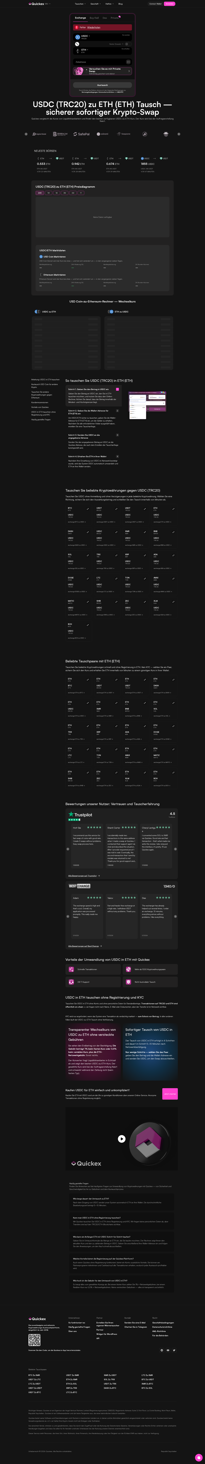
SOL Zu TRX (109, 1379)
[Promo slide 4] (86, 72)
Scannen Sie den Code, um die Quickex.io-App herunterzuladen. (54, 1350)
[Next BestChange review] (175, 916)
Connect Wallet (155, 4)
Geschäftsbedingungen (163, 1322)
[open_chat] (199, 1457)
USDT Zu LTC (34, 1379)
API (97, 1338)
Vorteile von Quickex (40, 407)
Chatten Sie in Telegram (135, 1327)
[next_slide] (178, 134)
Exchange (80, 17)
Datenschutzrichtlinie (106, 92)
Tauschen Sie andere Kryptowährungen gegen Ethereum (41, 395)
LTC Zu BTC (71, 1392)
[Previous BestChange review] (67, 916)
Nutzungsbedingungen (90, 92)
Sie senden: (126, 35)
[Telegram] (161, 1350)
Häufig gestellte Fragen (41, 419)
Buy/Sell (94, 17)
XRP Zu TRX (71, 1388)
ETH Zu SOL (71, 1384)
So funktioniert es (76, 1322)
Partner (99, 1330)
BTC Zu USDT (148, 1379)
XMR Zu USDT (110, 1375)
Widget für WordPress (106, 1334)
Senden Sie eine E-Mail (134, 1322)
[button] (121, 1139)
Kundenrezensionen (39, 402)
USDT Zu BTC (34, 1392)
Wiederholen (93, 27)
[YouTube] (168, 1350)
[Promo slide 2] (86, 70)
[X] (174, 1350)
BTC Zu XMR (34, 1375)
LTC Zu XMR (147, 1375)
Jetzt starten (170, 1094)
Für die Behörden (160, 1335)
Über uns (72, 1331)
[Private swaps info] (119, 16)
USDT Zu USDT (35, 1388)
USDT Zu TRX (110, 1384)
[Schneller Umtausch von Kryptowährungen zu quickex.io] (36, 4)
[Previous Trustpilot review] (67, 849)
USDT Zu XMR (72, 1375)
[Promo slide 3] (86, 71)
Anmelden (169, 4)
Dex (105, 17)
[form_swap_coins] (77, 44)
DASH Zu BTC (110, 1388)
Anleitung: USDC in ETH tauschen (45, 379)
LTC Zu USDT (34, 1384)
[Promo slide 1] (86, 69)
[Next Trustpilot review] (175, 849)
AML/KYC (120, 92)
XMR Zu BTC (147, 1384)
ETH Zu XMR (71, 1379)
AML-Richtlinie (159, 1331)
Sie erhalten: (126, 49)
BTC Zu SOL (147, 1388)
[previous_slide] (26, 134)
